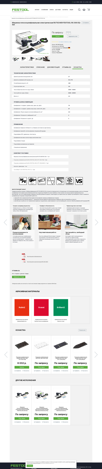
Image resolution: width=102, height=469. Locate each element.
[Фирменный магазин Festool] (21, 9)
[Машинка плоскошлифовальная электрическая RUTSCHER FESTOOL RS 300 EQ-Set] (15, 58)
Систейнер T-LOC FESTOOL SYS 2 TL (23, 169)
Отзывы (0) (66, 67)
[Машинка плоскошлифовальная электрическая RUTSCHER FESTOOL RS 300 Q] (61, 395)
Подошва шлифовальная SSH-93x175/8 (42, 358)
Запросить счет (73, 36)
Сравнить (86, 22)
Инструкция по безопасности (34, 256)
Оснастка (78, 67)
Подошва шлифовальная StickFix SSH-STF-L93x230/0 (61, 358)
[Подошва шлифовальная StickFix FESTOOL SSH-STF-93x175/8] (22, 345)
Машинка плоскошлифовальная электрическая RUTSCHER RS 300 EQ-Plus (42, 409)
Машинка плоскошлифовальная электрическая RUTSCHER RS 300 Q (61, 409)
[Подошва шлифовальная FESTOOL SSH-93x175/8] (41, 345)
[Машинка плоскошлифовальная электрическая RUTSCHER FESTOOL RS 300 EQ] (22, 395)
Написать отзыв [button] (19, 277)
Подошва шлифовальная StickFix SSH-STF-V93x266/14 (80, 358)
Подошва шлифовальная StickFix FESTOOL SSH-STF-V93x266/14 (29, 163)
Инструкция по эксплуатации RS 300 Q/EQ (37, 261)
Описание (40, 67)
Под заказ (58, 36)
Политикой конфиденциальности (47, 463)
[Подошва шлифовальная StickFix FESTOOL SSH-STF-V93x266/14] (80, 345)
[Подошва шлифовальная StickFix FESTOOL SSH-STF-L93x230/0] (61, 345)
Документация (53, 67)
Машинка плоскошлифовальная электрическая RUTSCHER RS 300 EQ (22, 409)
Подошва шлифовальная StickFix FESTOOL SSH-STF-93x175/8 (29, 160)
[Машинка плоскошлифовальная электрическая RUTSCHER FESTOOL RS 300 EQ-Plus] (41, 395)
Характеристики (27, 67)
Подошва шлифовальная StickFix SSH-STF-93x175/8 (22, 358)
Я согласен (30, 465)
